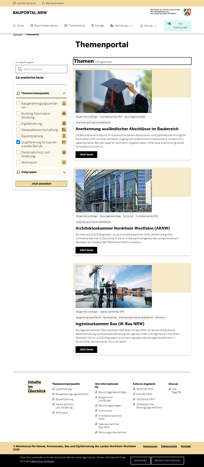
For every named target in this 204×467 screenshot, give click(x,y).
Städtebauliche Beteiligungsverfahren (144, 406)
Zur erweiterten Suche (30, 77)
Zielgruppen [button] (29, 172)
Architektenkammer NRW (106, 417)
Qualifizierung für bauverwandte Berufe (39, 144)
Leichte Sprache (26, 3)
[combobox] (41, 69)
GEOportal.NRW (144, 399)
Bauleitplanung (32, 136)
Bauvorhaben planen (46, 25)
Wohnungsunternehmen (106, 432)
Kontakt (186, 446)
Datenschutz (169, 446)
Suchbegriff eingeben (25, 62)
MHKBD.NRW (144, 394)
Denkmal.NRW (144, 389)
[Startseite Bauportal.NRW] (30, 12)
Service (148, 25)
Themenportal (77, 25)
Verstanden (140, 460)
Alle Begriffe (174, 391)
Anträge (99, 25)
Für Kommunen (180, 25)
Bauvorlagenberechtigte (106, 392)
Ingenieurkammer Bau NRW (106, 426)
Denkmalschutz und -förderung (36, 154)
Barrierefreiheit (55, 3)
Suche (20, 25)
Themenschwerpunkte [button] (35, 93)
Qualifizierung (64, 389)
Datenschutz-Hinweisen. (42, 461)
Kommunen (105, 410)
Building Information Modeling (35, 116)
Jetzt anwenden (41, 183)
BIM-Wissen (122, 25)
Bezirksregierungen (106, 405)
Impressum (150, 446)
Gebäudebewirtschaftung (39, 130)
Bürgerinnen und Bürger (105, 399)
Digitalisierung (31, 124)
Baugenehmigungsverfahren (39, 105)
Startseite (17, 34)
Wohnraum (29, 162)
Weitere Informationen (168, 460)
